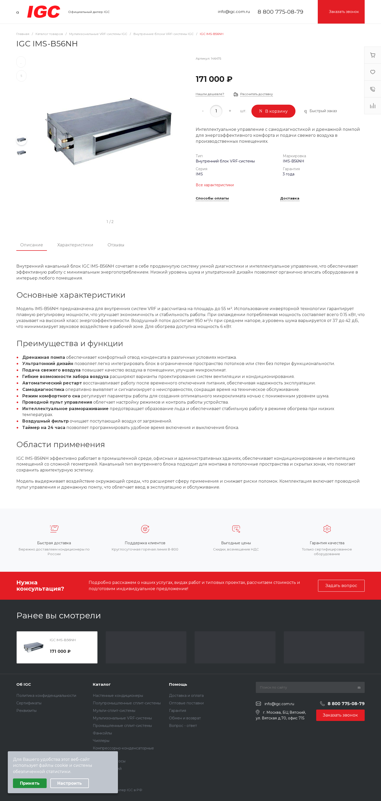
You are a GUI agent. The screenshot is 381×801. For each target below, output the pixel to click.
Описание (31, 244)
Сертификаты (28, 703)
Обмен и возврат (185, 718)
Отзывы (116, 244)
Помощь (178, 684)
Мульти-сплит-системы (114, 710)
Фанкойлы (102, 733)
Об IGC (23, 684)
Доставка (289, 198)
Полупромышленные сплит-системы (127, 703)
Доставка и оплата (186, 695)
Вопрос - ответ (183, 725)
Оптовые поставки (186, 703)
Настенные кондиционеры (118, 695)
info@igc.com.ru (234, 11)
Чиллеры (101, 740)
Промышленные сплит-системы (122, 725)
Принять (30, 783)
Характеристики (75, 244)
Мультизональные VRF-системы (122, 718)
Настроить (69, 783)
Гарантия (177, 710)
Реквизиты (26, 710)
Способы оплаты (212, 198)
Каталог (102, 684)
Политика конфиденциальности (46, 695)
